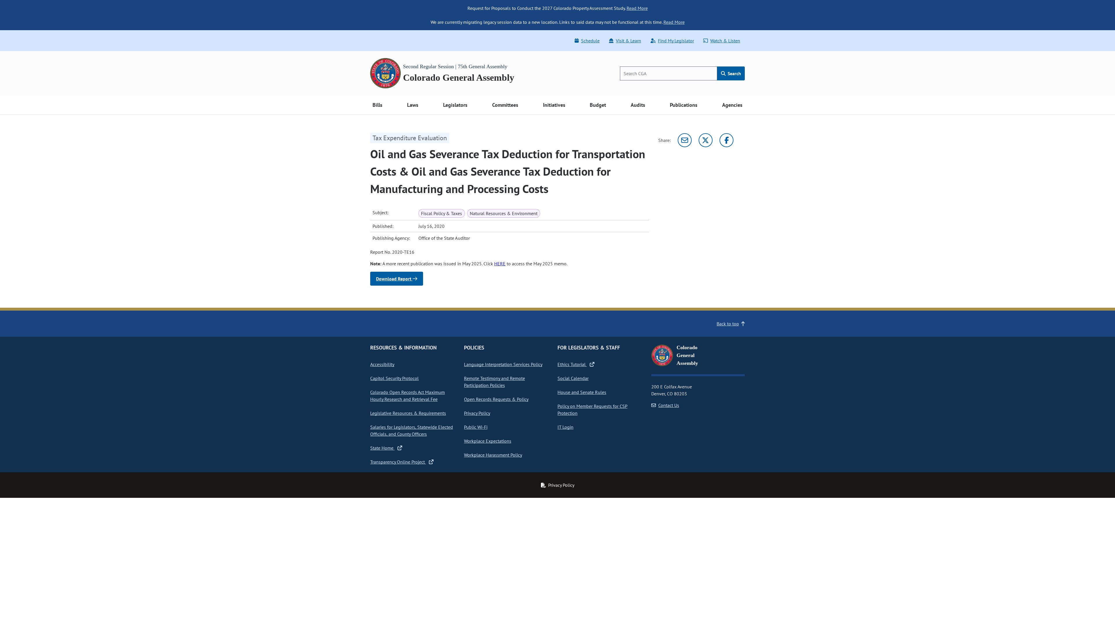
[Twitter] (706, 140)
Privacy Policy (477, 413)
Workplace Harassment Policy (493, 455)
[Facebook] (726, 140)
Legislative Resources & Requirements (408, 413)
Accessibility (382, 364)
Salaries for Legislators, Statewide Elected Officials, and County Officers (411, 430)
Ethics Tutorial (572, 364)
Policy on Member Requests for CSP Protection (592, 409)
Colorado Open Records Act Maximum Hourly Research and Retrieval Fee (407, 395)
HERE (500, 263)
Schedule (590, 41)
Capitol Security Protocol (394, 378)
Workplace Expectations (487, 441)
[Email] (685, 140)
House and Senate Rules (582, 392)
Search (733, 73)
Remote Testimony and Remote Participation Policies (494, 381)
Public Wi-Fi (476, 427)
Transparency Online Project (398, 462)
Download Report (394, 279)
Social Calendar (573, 378)
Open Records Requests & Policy (496, 399)
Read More (637, 8)
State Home (382, 448)
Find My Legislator (676, 41)
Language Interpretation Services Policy (503, 364)
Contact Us (668, 405)
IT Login (565, 427)
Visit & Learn (628, 41)
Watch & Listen (725, 41)
